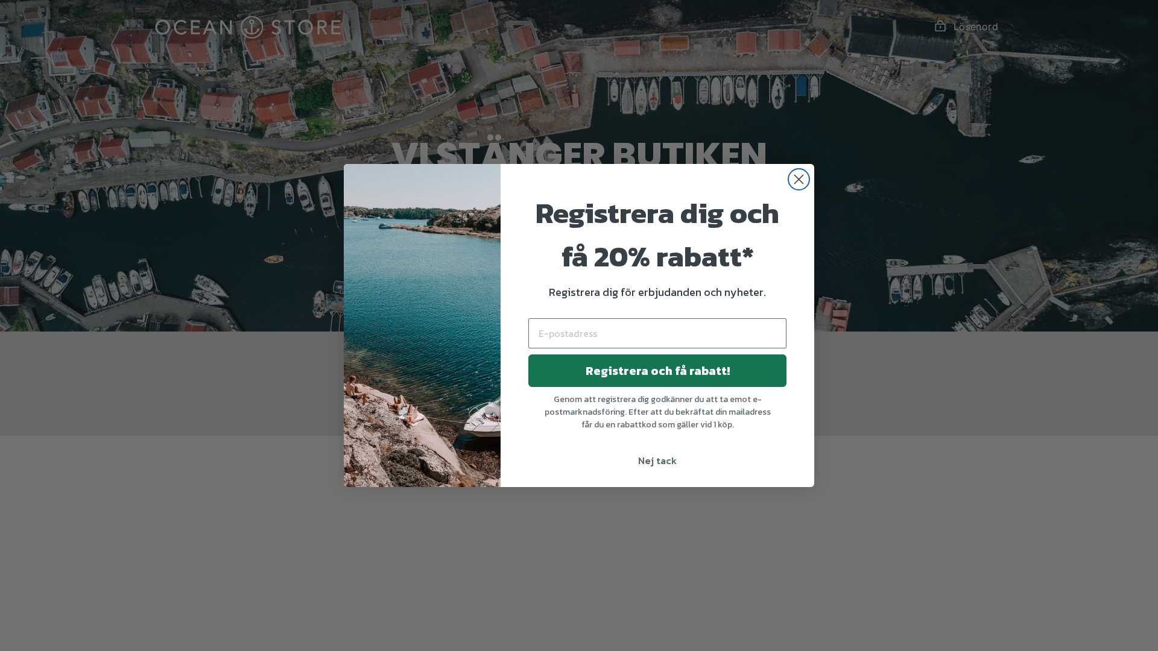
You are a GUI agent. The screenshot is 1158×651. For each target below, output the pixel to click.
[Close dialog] (798, 179)
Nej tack (657, 460)
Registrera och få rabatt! (658, 371)
